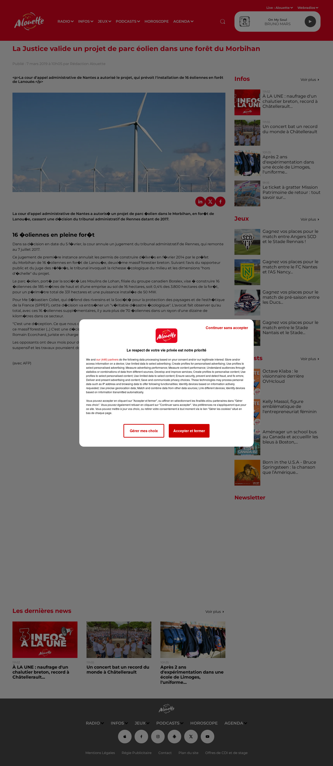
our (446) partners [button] (107, 359)
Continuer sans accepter (227, 327)
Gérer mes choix (144, 430)
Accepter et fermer (189, 430)
